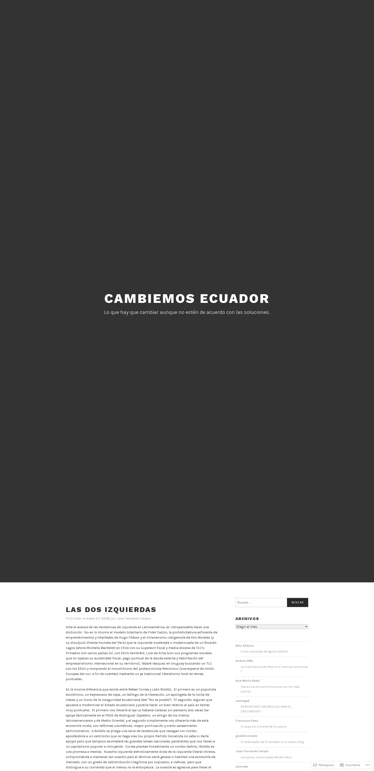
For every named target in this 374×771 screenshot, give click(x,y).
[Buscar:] (271, 602)
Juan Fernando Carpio (134, 618)
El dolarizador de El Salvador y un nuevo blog (272, 742)
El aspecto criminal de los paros (264, 726)
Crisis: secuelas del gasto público (264, 651)
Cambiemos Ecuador (187, 298)
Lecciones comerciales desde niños (266, 757)
